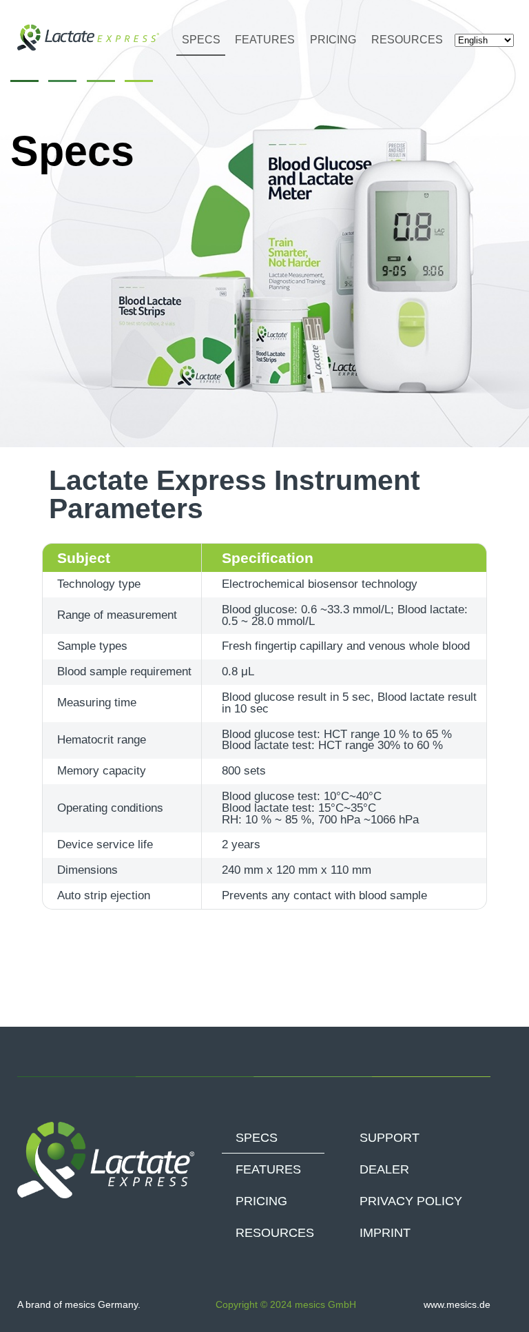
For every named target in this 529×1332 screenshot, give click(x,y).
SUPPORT (389, 1138)
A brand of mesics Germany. (79, 1304)
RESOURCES (407, 39)
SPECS (201, 39)
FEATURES (265, 39)
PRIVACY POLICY (411, 1201)
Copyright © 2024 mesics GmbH (286, 1304)
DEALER (384, 1169)
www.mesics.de (457, 1304)
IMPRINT (385, 1233)
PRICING (333, 39)
